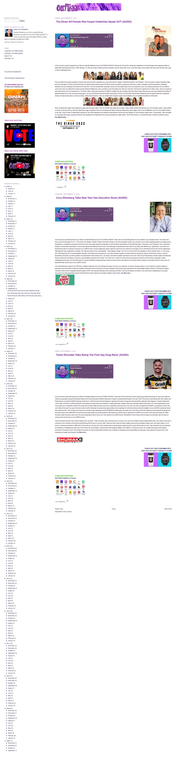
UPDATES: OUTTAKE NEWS (13, 51)
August (10, 189)
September (11, 256)
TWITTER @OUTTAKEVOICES (14, 78)
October (10, 201)
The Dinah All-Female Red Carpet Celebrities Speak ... (24, 290)
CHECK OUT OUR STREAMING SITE (158, 134)
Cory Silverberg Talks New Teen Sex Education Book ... (24, 293)
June (9, 191)
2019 (8, 384)
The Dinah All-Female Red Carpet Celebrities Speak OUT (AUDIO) (94, 21)
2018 (8, 416)
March (10, 238)
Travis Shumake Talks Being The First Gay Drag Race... (24, 296)
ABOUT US (8, 56)
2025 (8, 196)
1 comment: (60, 187)
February (11, 216)
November (11, 199)
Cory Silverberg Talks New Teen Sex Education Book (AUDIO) (91, 197)
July (9, 206)
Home (114, 509)
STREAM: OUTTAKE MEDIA (13, 53)
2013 (8, 578)
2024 (8, 219)
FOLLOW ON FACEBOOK (12, 72)
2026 (8, 186)
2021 (8, 319)
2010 (8, 676)
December (11, 221)
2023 (8, 246)
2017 (8, 449)
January (10, 193)
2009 (8, 708)
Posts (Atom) (68, 512)
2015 (8, 514)
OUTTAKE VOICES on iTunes (65, 164)
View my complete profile (13, 42)
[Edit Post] (65, 187)
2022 (8, 279)
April (9, 213)
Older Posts (168, 509)
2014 (8, 546)
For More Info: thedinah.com (13, 87)
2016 (8, 481)
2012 (8, 611)
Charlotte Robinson (20, 29)
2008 (8, 741)
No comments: (61, 344)
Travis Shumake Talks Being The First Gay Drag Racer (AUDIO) (92, 354)
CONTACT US (9, 58)
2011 (8, 643)
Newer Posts (59, 509)
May (9, 211)
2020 (8, 351)
